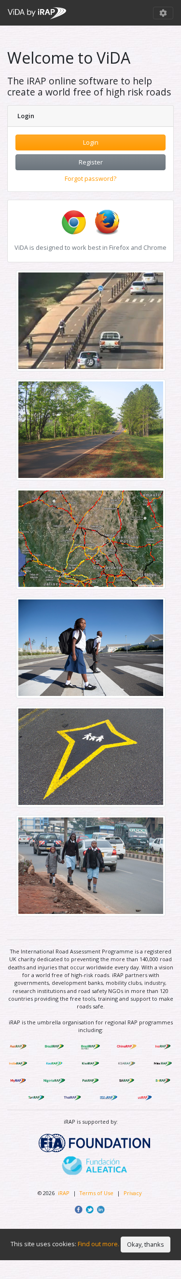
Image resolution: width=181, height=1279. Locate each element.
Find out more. (98, 1243)
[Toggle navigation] (163, 13)
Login (90, 142)
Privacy (132, 1193)
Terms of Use (97, 1193)
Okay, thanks (145, 1244)
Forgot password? (90, 178)
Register (91, 162)
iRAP (64, 1193)
